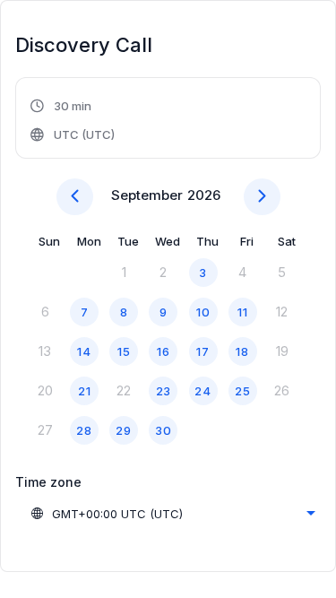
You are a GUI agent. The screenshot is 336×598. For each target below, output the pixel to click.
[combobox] (172, 514)
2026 (203, 195)
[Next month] (262, 196)
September (147, 195)
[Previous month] (74, 196)
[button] (73, 120)
